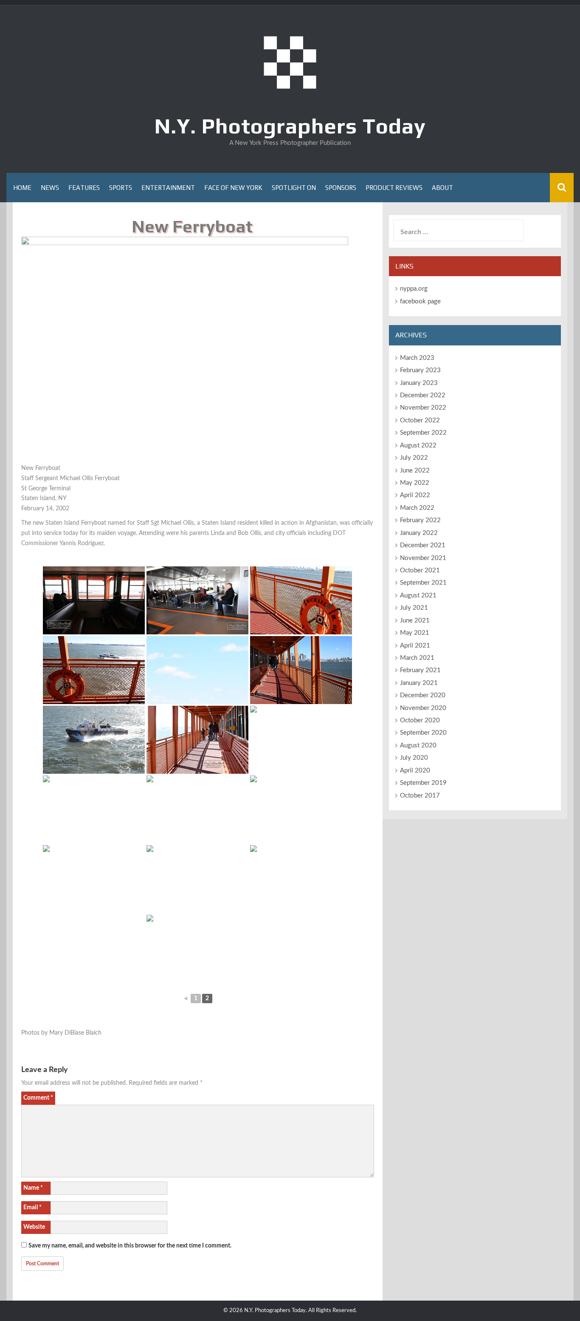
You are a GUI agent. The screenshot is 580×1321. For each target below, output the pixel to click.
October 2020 (420, 720)
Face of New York (233, 187)
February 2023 (420, 370)
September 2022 (423, 433)
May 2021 (414, 633)
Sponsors (340, 187)
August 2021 (418, 595)
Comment (38, 1098)
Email (32, 1208)
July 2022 (414, 458)
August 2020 (418, 745)
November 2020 (423, 708)
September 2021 (423, 583)
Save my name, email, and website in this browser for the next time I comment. (129, 1246)
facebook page (420, 301)
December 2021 (422, 545)
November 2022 (423, 408)
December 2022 (422, 395)
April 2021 (415, 645)
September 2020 (423, 733)
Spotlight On (294, 187)
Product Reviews (394, 187)
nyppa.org (414, 289)
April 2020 (415, 770)
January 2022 (419, 533)
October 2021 (420, 570)
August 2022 (418, 445)
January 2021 (419, 683)
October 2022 (420, 420)
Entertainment (168, 187)
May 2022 (414, 483)
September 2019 (423, 783)
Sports (120, 187)
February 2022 (420, 520)
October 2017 (420, 795)
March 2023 (417, 358)
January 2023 (419, 383)
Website (34, 1227)
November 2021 (423, 558)
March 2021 (417, 658)
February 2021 (420, 670)
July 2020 (414, 758)
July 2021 (414, 608)
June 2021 (415, 620)
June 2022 (415, 470)
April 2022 (415, 495)
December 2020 (422, 695)
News (50, 187)
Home (22, 187)
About (442, 187)
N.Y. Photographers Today (290, 125)
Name (33, 1188)
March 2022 (417, 508)
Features (84, 187)
